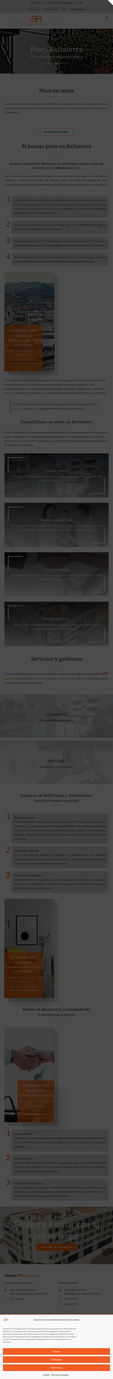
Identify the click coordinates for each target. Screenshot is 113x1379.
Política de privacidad (60, 1375)
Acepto (56, 1351)
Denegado (57, 1359)
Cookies (46, 1375)
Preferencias (56, 1367)
